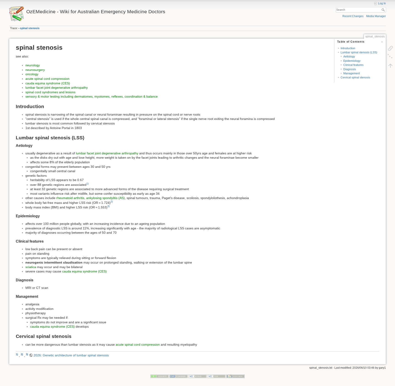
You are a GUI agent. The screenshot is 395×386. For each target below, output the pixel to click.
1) (87, 183)
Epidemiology (351, 60)
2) (112, 201)
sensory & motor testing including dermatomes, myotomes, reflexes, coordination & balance (91, 96)
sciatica (30, 267)
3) (108, 206)
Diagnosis (349, 69)
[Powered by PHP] (178, 376)
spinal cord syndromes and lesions (50, 92)
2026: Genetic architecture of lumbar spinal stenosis (71, 355)
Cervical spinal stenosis (355, 77)
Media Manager (376, 16)
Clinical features (353, 65)
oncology (31, 74)
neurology (32, 65)
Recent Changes (352, 16)
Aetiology (349, 56)
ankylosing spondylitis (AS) (105, 198)
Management (351, 73)
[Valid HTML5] (197, 376)
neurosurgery (35, 70)
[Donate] (159, 376)
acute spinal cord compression (47, 78)
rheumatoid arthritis (70, 198)
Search (384, 9)
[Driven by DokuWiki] (235, 376)
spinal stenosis (30, 28)
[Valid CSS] (216, 376)
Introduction (348, 48)
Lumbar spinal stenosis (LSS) (359, 52)
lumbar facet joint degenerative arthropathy (56, 87)
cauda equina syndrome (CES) (47, 83)
